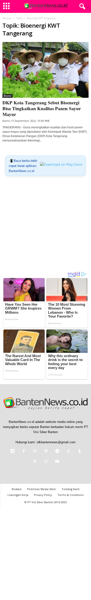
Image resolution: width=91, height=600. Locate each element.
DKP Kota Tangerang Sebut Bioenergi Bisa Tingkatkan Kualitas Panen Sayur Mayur (41, 108)
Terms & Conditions (70, 495)
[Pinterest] (46, 451)
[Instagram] (35, 451)
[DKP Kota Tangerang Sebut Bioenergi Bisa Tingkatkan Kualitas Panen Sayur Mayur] (45, 70)
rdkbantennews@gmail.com (56, 442)
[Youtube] (57, 462)
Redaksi (17, 489)
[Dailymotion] (12, 451)
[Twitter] (35, 462)
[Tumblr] (79, 451)
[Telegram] (57, 451)
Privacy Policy (43, 495)
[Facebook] (23, 451)
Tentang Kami (71, 489)
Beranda (7, 18)
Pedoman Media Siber (41, 489)
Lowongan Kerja (18, 495)
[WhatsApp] (46, 462)
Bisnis (7, 96)
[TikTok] (68, 451)
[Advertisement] (45, 225)
